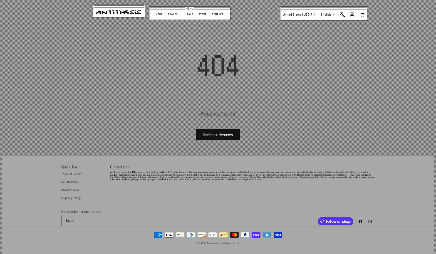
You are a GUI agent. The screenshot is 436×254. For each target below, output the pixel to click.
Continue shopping (218, 134)
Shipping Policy (71, 198)
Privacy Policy (70, 189)
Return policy (69, 181)
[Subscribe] (138, 221)
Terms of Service (71, 174)
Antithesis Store (230, 243)
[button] (174, 15)
